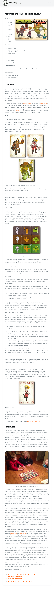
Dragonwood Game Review (15, 578)
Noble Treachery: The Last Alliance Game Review (20, 580)
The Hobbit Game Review (14, 573)
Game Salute (43, 103)
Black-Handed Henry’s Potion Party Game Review (20, 581)
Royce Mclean (19, 110)
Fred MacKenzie (27, 103)
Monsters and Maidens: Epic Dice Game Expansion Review (23, 574)
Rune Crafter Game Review (15, 576)
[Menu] (50, 3)
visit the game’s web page (33, 421)
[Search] (48, 2)
